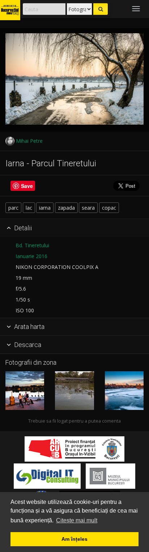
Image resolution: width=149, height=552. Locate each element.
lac (29, 207)
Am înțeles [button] (74, 539)
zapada (66, 207)
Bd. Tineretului (32, 245)
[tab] (74, 228)
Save (27, 185)
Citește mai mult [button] (76, 520)
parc (13, 207)
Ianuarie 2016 (31, 256)
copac (109, 207)
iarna (45, 207)
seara (88, 207)
